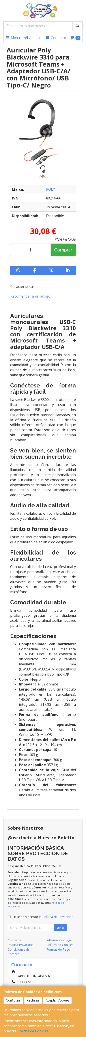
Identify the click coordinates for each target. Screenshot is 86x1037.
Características (22, 286)
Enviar (60, 927)
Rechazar (33, 1000)
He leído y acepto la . (43, 917)
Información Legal (59, 940)
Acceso (34, 38)
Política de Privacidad (57, 917)
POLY (50, 189)
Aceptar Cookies (57, 1000)
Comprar (63, 250)
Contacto (58, 38)
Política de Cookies (32, 1031)
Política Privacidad (21, 945)
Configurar (13, 1000)
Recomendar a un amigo (30, 296)
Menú (15, 38)
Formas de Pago (58, 949)
